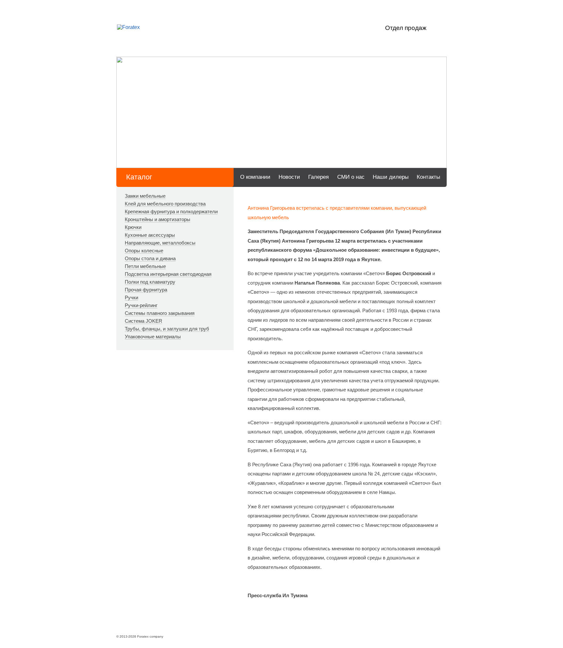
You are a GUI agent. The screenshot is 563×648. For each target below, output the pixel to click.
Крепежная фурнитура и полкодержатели (171, 211)
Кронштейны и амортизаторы (157, 219)
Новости (289, 177)
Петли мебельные (145, 266)
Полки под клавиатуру (150, 282)
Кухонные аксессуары (150, 235)
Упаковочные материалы (153, 336)
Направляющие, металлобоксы (160, 243)
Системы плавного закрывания (160, 313)
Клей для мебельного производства (165, 203)
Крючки (133, 227)
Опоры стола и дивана (150, 258)
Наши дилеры (391, 177)
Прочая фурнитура (146, 289)
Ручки (131, 297)
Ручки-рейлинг (141, 305)
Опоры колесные (144, 250)
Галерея (318, 177)
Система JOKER (143, 321)
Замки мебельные (145, 196)
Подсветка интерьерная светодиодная (168, 274)
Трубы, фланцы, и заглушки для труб (167, 328)
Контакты (428, 177)
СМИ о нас (351, 177)
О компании (255, 177)
